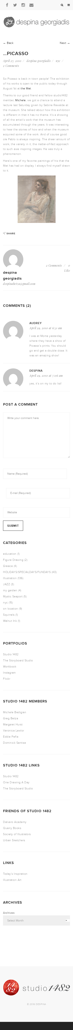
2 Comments (11, 66)
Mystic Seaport (13, 596)
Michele (20, 100)
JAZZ (6, 584)
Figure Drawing (13, 560)
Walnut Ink (10, 621)
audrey (35, 323)
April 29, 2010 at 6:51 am (45, 328)
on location (10, 608)
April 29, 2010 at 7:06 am (46, 376)
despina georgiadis (38, 61)
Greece (8, 566)
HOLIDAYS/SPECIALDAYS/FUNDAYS (27, 572)
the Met (26, 88)
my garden (10, 590)
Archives (8, 913)
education (9, 554)
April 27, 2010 (12, 61)
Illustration (10, 578)
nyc (58, 61)
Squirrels (9, 614)
